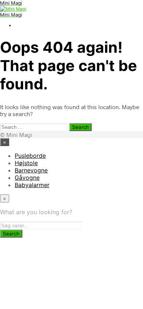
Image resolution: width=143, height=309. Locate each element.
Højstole (26, 163)
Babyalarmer (32, 185)
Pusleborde (30, 155)
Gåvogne (27, 177)
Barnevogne (31, 170)
